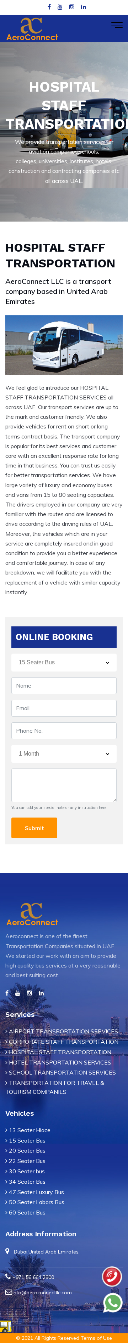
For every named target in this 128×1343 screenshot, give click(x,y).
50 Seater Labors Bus (36, 1202)
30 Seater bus (27, 1171)
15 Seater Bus (27, 1140)
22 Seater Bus (27, 1160)
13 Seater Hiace (29, 1130)
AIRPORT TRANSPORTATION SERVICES (62, 1031)
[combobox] (64, 663)
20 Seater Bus (27, 1150)
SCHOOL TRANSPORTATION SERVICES (61, 1072)
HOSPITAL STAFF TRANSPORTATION (59, 1052)
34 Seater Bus (27, 1181)
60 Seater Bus (27, 1212)
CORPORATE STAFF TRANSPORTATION (62, 1041)
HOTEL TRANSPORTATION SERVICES (59, 1062)
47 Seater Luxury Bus (36, 1192)
